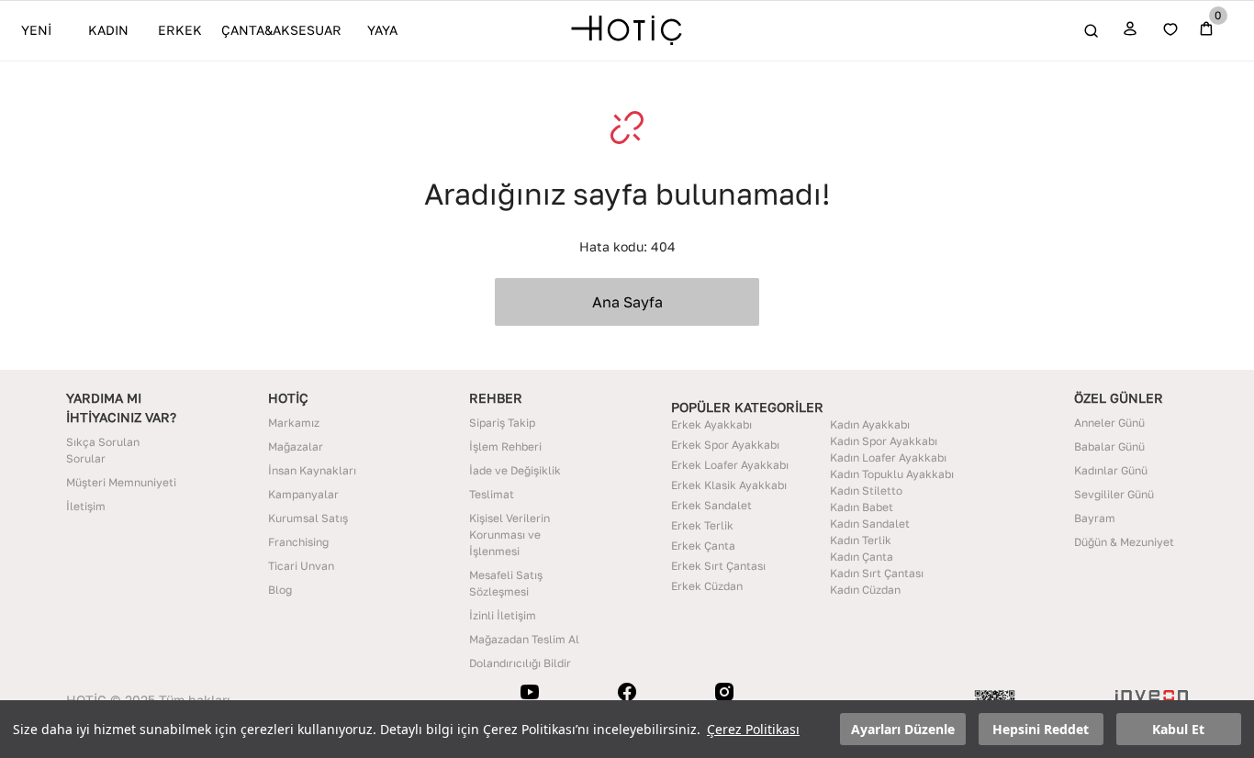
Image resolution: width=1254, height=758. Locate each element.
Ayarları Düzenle (903, 729)
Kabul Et (1178, 729)
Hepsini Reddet (1040, 729)
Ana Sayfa (627, 302)
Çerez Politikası (753, 729)
